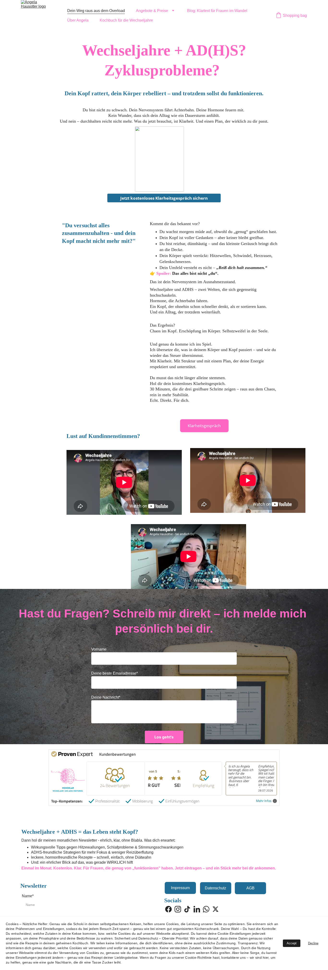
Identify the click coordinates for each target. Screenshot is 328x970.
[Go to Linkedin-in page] (197, 909)
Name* (28, 896)
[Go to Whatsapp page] (206, 909)
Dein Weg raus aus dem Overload (96, 11)
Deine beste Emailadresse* (114, 673)
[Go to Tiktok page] (187, 909)
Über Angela (78, 20)
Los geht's (164, 737)
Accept (292, 943)
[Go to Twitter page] (215, 909)
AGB (250, 888)
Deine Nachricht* (105, 697)
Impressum (180, 888)
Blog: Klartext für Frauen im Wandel (217, 11)
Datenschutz (215, 888)
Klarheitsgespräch (204, 425)
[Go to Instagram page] (178, 909)
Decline (313, 943)
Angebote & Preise (152, 11)
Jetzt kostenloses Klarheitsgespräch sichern (164, 198)
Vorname (99, 649)
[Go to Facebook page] (168, 909)
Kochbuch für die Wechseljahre (126, 20)
